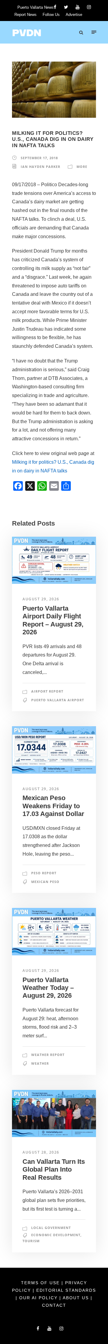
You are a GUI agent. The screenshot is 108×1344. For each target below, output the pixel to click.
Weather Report (47, 1054)
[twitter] (66, 7)
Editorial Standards (66, 1290)
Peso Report (43, 873)
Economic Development (55, 1235)
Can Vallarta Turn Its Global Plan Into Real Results (53, 1169)
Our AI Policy (38, 1297)
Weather (40, 1063)
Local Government (51, 1227)
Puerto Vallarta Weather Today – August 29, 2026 (48, 988)
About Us (77, 1297)
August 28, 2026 (40, 1152)
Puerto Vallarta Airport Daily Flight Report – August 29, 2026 (52, 620)
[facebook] (55, 7)
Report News (25, 14)
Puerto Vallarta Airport (57, 700)
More (81, 166)
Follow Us (51, 14)
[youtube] (78, 7)
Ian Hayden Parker (40, 166)
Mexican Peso (45, 881)
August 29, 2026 (40, 599)
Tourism (31, 1241)
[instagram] (89, 7)
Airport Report (47, 691)
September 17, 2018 (39, 158)
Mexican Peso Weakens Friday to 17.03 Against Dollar (53, 806)
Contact (54, 1305)
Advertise (74, 14)
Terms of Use (41, 1282)
